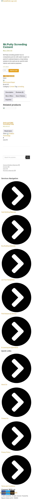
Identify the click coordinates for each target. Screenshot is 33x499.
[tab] (9, 92)
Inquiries (8, 99)
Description (9, 92)
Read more (8, 131)
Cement (12, 86)
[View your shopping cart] (3, 12)
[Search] (28, 157)
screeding (21, 86)
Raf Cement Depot (9, 82)
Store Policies (20, 96)
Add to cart (13, 70)
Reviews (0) (19, 92)
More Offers (9, 96)
